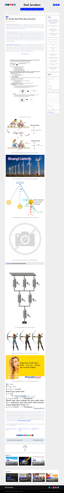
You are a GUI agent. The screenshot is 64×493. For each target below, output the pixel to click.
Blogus (17, 491)
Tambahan (49, 88)
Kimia (49, 83)
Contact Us (26, 9)
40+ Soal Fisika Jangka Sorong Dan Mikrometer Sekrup (37, 462)
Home (22, 9)
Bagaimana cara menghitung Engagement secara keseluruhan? (53, 68)
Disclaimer (31, 9)
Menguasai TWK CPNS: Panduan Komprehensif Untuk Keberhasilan (53, 30)
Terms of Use (36, 9)
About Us (41, 9)
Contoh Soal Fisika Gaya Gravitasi (12, 44)
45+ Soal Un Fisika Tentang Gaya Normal (11, 428)
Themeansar (21, 491)
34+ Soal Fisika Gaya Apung (35, 428)
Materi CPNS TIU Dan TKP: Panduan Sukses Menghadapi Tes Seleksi (53, 34)
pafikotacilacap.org (51, 112)
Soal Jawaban (32, 5)
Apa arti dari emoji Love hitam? (53, 39)
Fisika (8, 460)
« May (53, 108)
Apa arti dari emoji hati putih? (53, 37)
